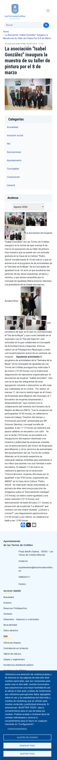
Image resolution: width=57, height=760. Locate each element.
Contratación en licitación (15, 648)
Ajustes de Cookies (27, 737)
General (11, 185)
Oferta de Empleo (12, 642)
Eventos (7, 602)
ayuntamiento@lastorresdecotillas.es (36, 569)
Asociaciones (14, 152)
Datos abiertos (10, 630)
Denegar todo (27, 745)
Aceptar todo (27, 753)
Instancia (23, 561)
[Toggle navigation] (48, 10)
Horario (22, 584)
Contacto (7, 614)
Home (6, 31)
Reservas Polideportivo (15, 608)
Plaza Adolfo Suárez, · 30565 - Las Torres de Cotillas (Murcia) (36, 553)
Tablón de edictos (12, 654)
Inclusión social (15, 135)
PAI (8, 143)
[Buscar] (46, 25)
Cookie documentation (17, 728)
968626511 (24, 577)
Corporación (13, 177)
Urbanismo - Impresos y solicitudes (21, 619)
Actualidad (12, 127)
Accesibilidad (10, 625)
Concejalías (13, 168)
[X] (28, 524)
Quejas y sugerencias (14, 659)
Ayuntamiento (14, 160)
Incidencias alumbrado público (18, 665)
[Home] (12, 10)
